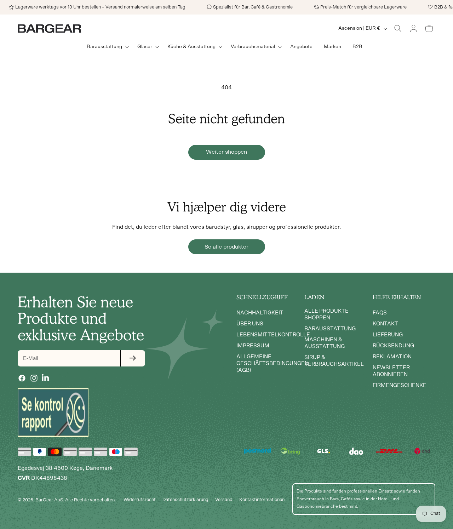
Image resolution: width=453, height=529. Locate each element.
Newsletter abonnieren (391, 371)
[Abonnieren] (132, 358)
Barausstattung (330, 328)
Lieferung (388, 334)
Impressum (252, 345)
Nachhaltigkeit (259, 312)
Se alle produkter (226, 247)
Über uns (249, 323)
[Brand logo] (53, 412)
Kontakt (385, 323)
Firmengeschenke (399, 385)
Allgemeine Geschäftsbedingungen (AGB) (272, 363)
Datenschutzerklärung (185, 499)
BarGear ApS (49, 499)
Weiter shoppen (226, 152)
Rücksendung (393, 345)
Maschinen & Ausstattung (324, 343)
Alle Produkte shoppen (326, 314)
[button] (106, 47)
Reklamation (392, 356)
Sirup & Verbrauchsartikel (334, 361)
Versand (224, 499)
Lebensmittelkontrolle (273, 334)
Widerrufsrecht (140, 499)
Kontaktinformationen (262, 499)
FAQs (380, 312)
